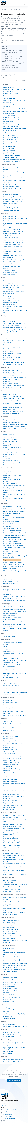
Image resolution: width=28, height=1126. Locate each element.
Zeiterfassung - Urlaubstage (11, 249)
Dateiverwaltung (8, 1051)
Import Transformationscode (11, 891)
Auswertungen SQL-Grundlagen (12, 651)
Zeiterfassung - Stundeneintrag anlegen (15, 240)
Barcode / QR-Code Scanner (11, 1032)
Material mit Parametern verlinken (13, 199)
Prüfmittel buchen (8, 999)
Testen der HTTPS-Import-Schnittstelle (14, 533)
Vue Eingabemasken (9, 636)
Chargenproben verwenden (11, 210)
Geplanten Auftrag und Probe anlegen (14, 401)
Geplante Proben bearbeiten (11, 155)
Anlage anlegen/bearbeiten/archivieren (14, 396)
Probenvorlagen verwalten (11, 686)
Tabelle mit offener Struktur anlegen (14, 486)
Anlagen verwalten (9, 394)
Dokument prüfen (8, 925)
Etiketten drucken (8, 102)
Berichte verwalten (8, 435)
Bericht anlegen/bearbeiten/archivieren (14, 437)
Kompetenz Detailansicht (10, 581)
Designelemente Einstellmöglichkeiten (14, 377)
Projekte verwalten (8, 148)
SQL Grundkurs (7, 647)
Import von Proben (9, 524)
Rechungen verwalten (9, 736)
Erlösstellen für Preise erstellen (12, 756)
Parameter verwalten (9, 779)
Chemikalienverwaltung (10, 203)
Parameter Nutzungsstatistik (11, 794)
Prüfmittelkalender (8, 1001)
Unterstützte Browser (9, 98)
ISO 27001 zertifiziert (9, 1116)
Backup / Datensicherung (10, 93)
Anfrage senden (15, 1080)
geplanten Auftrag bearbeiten (12, 153)
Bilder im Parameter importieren (12, 562)
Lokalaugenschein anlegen (11, 413)
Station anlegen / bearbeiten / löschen (14, 362)
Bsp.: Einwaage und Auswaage (12, 826)
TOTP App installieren (9, 270)
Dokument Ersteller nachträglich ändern (15, 936)
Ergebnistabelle (8, 345)
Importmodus (7, 526)
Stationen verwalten (9, 360)
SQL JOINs (6, 649)
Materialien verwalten (9, 194)
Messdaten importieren (10, 521)
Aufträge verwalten (9, 319)
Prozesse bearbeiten (9, 146)
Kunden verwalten (8, 281)
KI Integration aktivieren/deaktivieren (14, 590)
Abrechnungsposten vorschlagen (13, 773)
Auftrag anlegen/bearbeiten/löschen (14, 323)
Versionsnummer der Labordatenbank (14, 96)
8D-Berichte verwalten (10, 139)
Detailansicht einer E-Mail (10, 298)
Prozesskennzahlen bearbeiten (12, 135)
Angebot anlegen (8, 721)
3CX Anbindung (8, 313)
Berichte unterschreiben (10, 441)
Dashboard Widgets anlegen (11, 124)
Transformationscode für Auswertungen (15, 884)
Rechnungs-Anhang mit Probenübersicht (15, 963)
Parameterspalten (8, 656)
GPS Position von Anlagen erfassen (13, 411)
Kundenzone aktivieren (10, 702)
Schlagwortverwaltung (10, 157)
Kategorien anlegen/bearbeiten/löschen (15, 109)
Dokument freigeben (9, 927)
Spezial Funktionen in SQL (11, 677)
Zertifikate (6, 458)
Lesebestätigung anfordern (11, 929)
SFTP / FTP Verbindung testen (12, 530)
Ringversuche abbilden (10, 803)
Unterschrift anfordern (10, 439)
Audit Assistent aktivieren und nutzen (14, 600)
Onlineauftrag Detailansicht (11, 133)
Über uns (3, 1103)
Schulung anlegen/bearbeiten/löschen (14, 1014)
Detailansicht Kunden (9, 283)
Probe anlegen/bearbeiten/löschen (13, 340)
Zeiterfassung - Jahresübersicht (12, 246)
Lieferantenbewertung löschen (12, 188)
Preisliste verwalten (9, 747)
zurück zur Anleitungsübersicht (11, 9)
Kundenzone (7, 700)
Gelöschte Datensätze (9, 130)
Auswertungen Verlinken (10, 662)
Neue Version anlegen (9, 923)
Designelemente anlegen (10, 375)
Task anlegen (7, 227)
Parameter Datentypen (10, 800)
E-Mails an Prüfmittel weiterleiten (13, 997)
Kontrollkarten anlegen (10, 988)
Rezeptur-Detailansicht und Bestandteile (15, 424)
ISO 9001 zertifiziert (9, 1118)
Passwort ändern (8, 257)
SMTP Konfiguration (9, 115)
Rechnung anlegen (8, 738)
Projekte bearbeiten (9, 150)
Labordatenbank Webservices (12, 853)
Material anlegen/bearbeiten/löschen (14, 197)
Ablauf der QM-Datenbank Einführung (14, 611)
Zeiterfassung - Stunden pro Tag (13, 242)
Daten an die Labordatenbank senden (14, 864)
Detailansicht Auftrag (9, 321)
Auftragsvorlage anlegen (10, 683)
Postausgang (7, 296)
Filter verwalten (8, 351)
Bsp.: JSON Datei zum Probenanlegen (14, 874)
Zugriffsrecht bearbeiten (10, 237)
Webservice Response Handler (12, 889)
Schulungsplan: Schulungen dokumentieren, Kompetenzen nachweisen (12, 1009)
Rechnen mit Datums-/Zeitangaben (13, 824)
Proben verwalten (8, 338)
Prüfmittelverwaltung (9, 977)
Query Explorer (7, 594)
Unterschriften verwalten (10, 460)
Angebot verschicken (9, 730)
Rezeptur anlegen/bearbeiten (11, 422)
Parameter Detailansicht (10, 781)
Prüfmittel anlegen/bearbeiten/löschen (14, 982)
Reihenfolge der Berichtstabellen (12, 488)
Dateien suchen (7, 1053)
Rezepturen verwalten (9, 420)
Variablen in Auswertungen (11, 658)
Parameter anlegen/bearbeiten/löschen (14, 783)
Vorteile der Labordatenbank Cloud (13, 622)
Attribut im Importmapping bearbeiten (14, 511)
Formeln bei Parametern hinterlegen (13, 815)
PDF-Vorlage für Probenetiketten (13, 388)
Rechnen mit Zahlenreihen (11, 818)
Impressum (4, 1105)
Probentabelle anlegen (10, 483)
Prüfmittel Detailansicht (10, 980)
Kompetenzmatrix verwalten (11, 579)
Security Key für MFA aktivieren (12, 264)
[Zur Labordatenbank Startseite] (3, 3)
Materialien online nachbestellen (12, 201)
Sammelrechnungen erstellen (11, 762)
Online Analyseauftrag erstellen (12, 705)
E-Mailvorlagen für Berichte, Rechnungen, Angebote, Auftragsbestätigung (11, 302)
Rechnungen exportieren (10, 749)
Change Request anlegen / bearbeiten (14, 128)
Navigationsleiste (8, 87)
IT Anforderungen (8, 948)
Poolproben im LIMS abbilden (12, 357)
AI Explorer (6, 592)
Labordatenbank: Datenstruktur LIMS (14, 609)
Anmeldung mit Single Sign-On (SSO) (14, 100)
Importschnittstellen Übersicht (12, 506)
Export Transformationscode (11, 887)
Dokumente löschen (9, 938)
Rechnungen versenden (10, 741)
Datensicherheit (7, 1114)
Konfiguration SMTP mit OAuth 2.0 (13, 117)
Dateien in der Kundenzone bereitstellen (15, 715)
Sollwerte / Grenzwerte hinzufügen (13, 902)
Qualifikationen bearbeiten (11, 583)
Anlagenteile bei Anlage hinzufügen (13, 398)
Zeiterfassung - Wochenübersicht (13, 244)
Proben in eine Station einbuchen (13, 364)
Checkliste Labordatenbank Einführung (14, 607)
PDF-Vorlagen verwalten (10, 370)
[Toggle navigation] (25, 3)
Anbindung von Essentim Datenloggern (14, 564)
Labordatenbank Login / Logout (12, 255)
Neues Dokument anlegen (11, 920)
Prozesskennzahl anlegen (10, 137)
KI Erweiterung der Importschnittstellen (14, 509)
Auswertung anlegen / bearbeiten (13, 653)
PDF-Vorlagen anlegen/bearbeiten (13, 373)
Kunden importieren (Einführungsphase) (15, 310)
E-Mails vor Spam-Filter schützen (13, 452)
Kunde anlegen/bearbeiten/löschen (13, 285)
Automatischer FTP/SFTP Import (12, 528)
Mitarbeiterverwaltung (9, 216)
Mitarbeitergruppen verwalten (12, 221)
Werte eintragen (8, 342)
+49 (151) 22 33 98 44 (9, 1112)
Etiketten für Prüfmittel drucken (12, 995)
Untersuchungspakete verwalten (12, 805)
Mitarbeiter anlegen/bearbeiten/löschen (15, 218)
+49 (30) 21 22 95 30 (9, 1109)
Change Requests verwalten (11, 126)
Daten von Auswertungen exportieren (14, 660)
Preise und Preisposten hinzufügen (13, 724)
